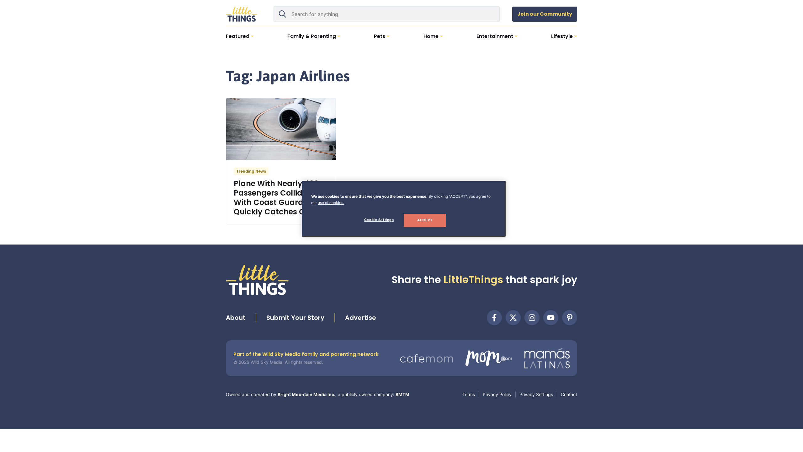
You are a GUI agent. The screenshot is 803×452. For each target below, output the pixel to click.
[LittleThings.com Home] (241, 14)
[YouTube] (550, 317)
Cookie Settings (379, 220)
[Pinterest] (569, 317)
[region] (404, 209)
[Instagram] (532, 317)
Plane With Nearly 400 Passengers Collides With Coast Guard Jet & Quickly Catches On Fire (279, 197)
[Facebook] (494, 317)
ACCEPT (424, 220)
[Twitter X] (513, 317)
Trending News (251, 171)
